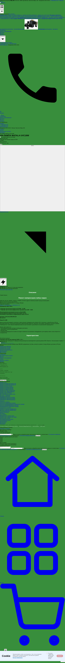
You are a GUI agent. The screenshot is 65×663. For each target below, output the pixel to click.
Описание (2, 289)
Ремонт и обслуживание (5, 31)
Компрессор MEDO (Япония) (7, 389)
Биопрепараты (3, 351)
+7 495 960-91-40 (54, 0)
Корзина (2, 123)
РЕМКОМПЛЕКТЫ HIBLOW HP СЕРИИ (9, 406)
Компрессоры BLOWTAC (6, 392)
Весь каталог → (12, 14)
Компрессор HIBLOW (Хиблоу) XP (8, 383)
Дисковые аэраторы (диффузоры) (8, 410)
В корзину (2, 428)
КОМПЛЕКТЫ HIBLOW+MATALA (7, 399)
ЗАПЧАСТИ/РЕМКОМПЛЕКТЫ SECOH (9, 405)
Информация (2, 36)
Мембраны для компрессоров (7, 415)
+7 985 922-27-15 (4, 43)
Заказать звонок (3, 380)
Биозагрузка (3, 422)
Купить (32, 145)
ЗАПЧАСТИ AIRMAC (5, 402)
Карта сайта (42, 426)
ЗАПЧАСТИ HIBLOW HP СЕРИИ (7, 403)
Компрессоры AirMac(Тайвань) (7, 391)
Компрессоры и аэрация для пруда (8, 417)
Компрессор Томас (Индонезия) (7, 390)
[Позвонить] (32, 110)
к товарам (7, 428)
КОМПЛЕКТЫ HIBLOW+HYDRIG (7, 398)
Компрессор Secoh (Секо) (6, 386)
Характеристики (9, 289)
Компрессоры (3, 382)
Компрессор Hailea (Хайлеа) (6, 387)
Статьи (1, 42)
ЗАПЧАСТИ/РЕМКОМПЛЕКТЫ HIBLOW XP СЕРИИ (12, 404)
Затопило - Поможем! (5, 395)
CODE (43, 425)
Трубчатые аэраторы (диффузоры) (8, 409)
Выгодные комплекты (5, 396)
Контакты (2, 34)
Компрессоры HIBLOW (5, 346)
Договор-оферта (36, 426)
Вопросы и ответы (8, 42)
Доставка (2, 32)
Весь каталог (3, 352)
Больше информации (18, 657)
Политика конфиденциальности (25, 426)
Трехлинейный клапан (5, 420)
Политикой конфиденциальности (27, 435)
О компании (3, 30)
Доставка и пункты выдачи (6, 355)
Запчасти (2, 400)
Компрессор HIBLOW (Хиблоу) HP (8, 384)
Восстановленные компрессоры (7, 394)
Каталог (1, 9)
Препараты (2, 423)
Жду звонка (44, 449)
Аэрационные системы (5, 347)
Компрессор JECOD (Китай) (6, 388)
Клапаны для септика (5, 348)
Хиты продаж (3, 414)
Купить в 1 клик (3, 278)
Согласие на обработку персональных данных (9, 426)
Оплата (1, 33)
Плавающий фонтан (5, 411)
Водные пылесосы (4, 412)
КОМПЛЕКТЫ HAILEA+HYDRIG (7, 397)
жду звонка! (38, 435)
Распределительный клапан (6, 419)
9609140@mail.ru (4, 44)
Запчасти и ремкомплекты (6, 349)
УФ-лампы (2, 413)
